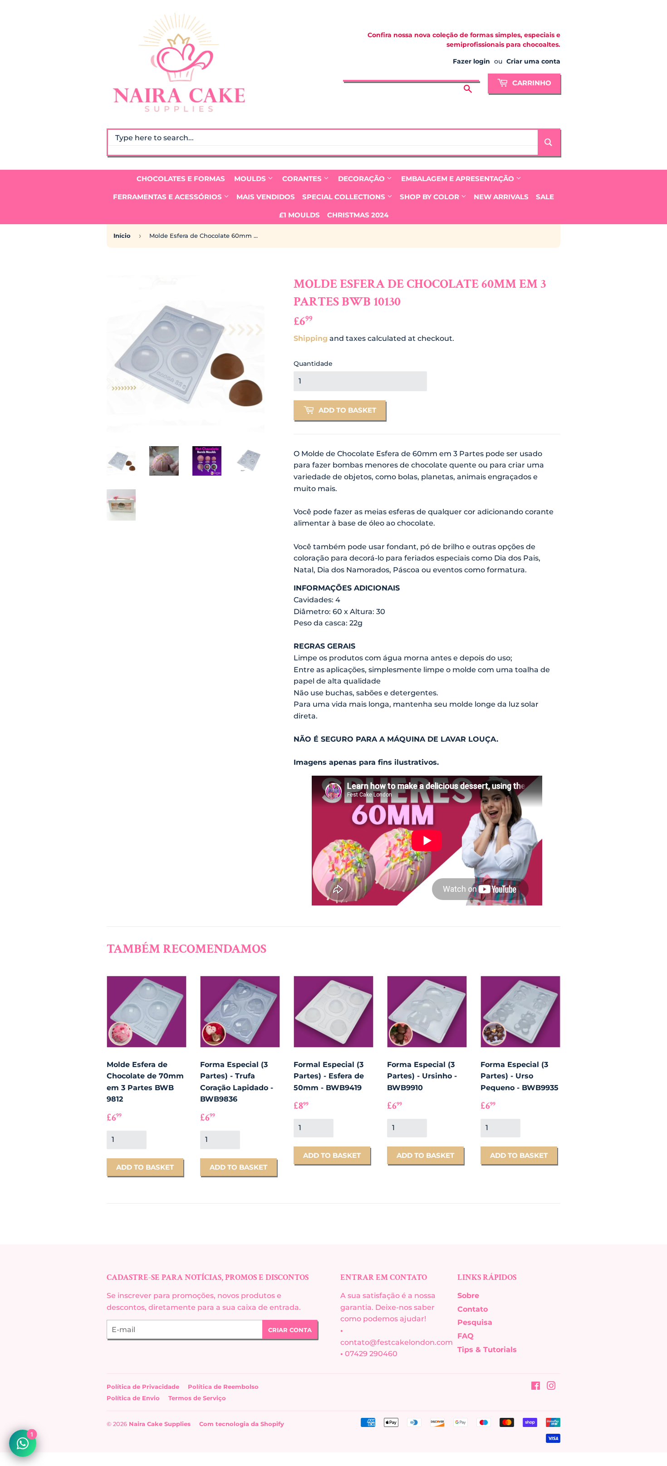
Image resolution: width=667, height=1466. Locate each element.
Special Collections (344, 196)
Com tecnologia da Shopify (241, 1423)
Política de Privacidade (143, 1386)
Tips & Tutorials (487, 1349)
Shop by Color (430, 196)
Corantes (303, 178)
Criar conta (290, 1329)
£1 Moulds (299, 215)
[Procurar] (468, 82)
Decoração (362, 178)
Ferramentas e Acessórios (168, 196)
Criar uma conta (533, 61)
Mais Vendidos (265, 196)
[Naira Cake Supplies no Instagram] (551, 1386)
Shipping (311, 338)
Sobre (468, 1295)
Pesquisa (474, 1322)
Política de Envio (133, 1398)
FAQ (465, 1336)
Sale (545, 196)
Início (122, 235)
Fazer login (471, 61)
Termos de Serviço (197, 1398)
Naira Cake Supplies (160, 1423)
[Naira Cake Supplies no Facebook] (535, 1386)
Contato (472, 1309)
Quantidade (313, 363)
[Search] (548, 142)
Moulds (251, 178)
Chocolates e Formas (181, 178)
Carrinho (530, 83)
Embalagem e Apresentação (458, 178)
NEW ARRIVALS (501, 196)
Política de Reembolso (223, 1386)
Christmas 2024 (357, 215)
